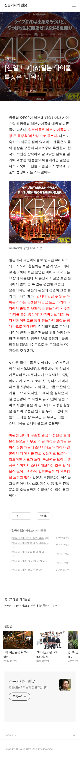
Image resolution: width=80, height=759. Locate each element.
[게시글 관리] (28, 516)
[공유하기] (23, 516)
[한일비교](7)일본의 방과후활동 (30, 543)
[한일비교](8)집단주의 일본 (27, 538)
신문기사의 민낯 (15, 5)
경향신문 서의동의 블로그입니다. (28, 687)
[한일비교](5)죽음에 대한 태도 (29, 552)
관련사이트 (10, 735)
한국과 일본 (18, 530)
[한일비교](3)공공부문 (24, 569)
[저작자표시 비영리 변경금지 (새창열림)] (58, 516)
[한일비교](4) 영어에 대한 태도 (29, 561)
